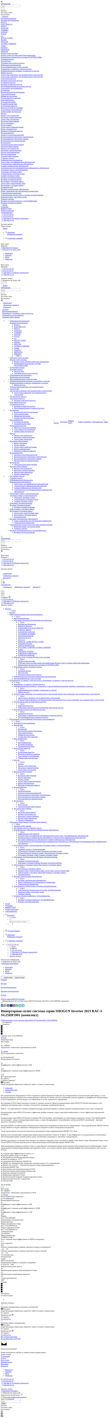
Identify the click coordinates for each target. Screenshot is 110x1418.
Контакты (4, 1366)
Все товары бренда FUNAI (11, 1339)
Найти (4, 1403)
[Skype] (20, 1005)
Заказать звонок (15, 956)
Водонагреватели (24, 791)
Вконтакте (9, 253)
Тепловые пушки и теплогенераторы (31, 849)
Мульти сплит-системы (26, 661)
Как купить (5, 1360)
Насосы (21, 764)
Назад (14, 611)
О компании (5, 1356)
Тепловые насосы (24, 671)
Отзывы (8, 1092)
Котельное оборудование (27, 775)
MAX (7, 257)
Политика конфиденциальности (15, 1397)
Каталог (12, 612)
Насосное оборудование (27, 812)
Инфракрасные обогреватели (28, 834)
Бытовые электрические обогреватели (32, 880)
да (1, 1063)
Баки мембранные (24, 743)
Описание (9, 1088)
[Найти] (2, 8)
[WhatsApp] (17, 1005)
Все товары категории (9, 1337)
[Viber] (14, 1005)
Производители (6, 1362)
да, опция (4, 1051)
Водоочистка (23, 805)
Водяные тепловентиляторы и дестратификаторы (36, 900)
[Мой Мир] (8, 1005)
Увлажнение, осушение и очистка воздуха (29, 684)
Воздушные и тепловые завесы (29, 869)
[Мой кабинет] (2, 571)
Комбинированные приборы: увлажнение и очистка (37, 690)
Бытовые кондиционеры (27, 624)
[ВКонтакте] (2, 1005)
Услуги (3, 1358)
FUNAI (3, 1038)
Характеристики (11, 1090)
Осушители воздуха (25, 713)
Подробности (6, 1319)
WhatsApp (8, 259)
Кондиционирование (21, 618)
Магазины (4, 1364)
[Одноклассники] (5, 1005)
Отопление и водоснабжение (24, 723)
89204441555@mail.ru (10, 248)
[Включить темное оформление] (4, 282)
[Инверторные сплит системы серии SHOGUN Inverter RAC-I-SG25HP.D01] (29, 1020)
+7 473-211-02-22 (7, 214)
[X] (11, 1005)
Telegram (8, 255)
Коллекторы (22, 729)
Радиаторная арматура (26, 752)
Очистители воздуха (25, 706)
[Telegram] (23, 1005)
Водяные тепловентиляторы (28, 861)
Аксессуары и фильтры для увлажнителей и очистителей (39, 698)
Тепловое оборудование (22, 826)
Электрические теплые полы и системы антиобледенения (39, 890)
